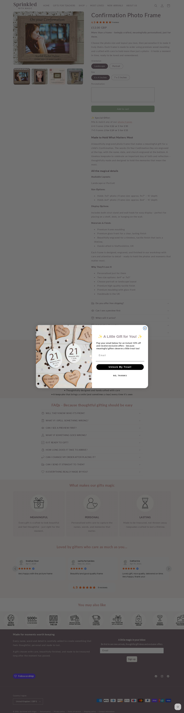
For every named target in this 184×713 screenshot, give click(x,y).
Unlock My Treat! (120, 367)
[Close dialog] (145, 328)
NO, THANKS (120, 376)
